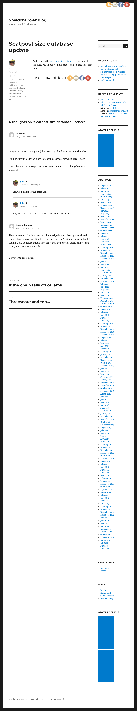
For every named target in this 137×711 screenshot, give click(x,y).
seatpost (12, 88)
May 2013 (104, 501)
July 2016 (104, 397)
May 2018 (104, 343)
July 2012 (104, 518)
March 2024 (105, 216)
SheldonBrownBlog (28, 20)
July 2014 (104, 464)
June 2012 (104, 520)
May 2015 (104, 436)
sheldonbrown (15, 93)
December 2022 (107, 228)
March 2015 (105, 442)
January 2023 (106, 225)
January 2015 (105, 447)
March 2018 (105, 349)
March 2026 (105, 194)
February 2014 (106, 478)
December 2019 (107, 301)
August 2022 (105, 233)
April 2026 (104, 191)
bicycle (12, 79)
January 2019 (106, 326)
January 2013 (105, 509)
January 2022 (106, 250)
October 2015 (106, 422)
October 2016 (106, 388)
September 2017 (107, 366)
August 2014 (105, 461)
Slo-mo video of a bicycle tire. (112, 72)
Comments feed (107, 596)
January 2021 (105, 276)
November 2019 (107, 304)
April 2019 (104, 321)
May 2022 (104, 239)
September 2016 (107, 391)
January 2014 (105, 481)
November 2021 (107, 256)
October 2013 (105, 487)
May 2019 (104, 318)
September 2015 (107, 425)
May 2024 (104, 214)
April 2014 (104, 473)
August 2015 (105, 428)
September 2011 (107, 537)
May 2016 (104, 402)
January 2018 (105, 354)
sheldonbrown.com (17, 96)
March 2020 (105, 295)
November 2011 (106, 532)
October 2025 (106, 197)
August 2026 (105, 185)
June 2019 (104, 315)
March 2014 (105, 475)
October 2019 (106, 306)
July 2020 (104, 284)
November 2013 (107, 484)
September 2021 (107, 259)
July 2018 (104, 340)
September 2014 (107, 459)
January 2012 (105, 529)
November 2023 (107, 219)
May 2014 (104, 470)
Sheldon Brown (15, 91)
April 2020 (104, 292)
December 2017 (107, 357)
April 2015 (104, 439)
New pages (105, 568)
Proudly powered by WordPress (55, 699)
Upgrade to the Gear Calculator (113, 66)
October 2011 (105, 535)
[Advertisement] (107, 151)
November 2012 (107, 515)
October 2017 (106, 363)
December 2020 (107, 278)
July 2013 (104, 495)
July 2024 (104, 211)
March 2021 (105, 270)
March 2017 (105, 374)
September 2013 (107, 489)
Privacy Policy (34, 699)
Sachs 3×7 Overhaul (108, 80)
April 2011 (104, 549)
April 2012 (104, 526)
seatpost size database (62, 61)
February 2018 (106, 352)
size (10, 99)
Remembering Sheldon (118, 111)
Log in (103, 590)
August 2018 (105, 337)
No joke (111, 100)
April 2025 (104, 200)
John (11, 68)
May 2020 (104, 290)
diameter (20, 79)
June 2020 (104, 287)
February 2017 (106, 377)
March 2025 (105, 202)
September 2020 (107, 281)
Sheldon (20, 88)
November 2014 (107, 453)
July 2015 (104, 430)
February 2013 (106, 506)
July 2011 (104, 543)
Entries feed (105, 593)
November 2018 (107, 332)
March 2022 (105, 245)
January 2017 (105, 380)
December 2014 (107, 450)
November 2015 (107, 419)
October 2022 (106, 230)
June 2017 (104, 371)
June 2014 (104, 467)
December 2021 (107, 253)
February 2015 (106, 444)
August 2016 (105, 394)
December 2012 (107, 512)
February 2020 (106, 298)
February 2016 (106, 411)
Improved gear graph (109, 69)
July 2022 (104, 236)
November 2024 (107, 208)
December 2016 (107, 383)
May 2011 (104, 546)
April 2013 (104, 504)
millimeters (14, 85)
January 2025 (106, 205)
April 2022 (104, 242)
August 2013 (105, 492)
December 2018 (107, 329)
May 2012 (104, 523)
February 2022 (106, 247)
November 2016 (107, 385)
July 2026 (104, 188)
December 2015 (107, 416)
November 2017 (107, 360)
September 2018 (107, 335)
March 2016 (105, 408)
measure (13, 82)
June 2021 (104, 264)
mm (22, 85)
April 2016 (104, 405)
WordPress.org (106, 598)
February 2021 (106, 273)
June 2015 (104, 433)
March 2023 (105, 222)
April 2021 (104, 267)
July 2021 (104, 261)
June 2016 (104, 399)
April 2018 (104, 346)
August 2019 (105, 309)
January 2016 (106, 413)
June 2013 (104, 498)
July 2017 (104, 368)
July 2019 (104, 312)
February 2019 (106, 323)
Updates (12, 76)
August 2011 (105, 540)
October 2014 (106, 456)
